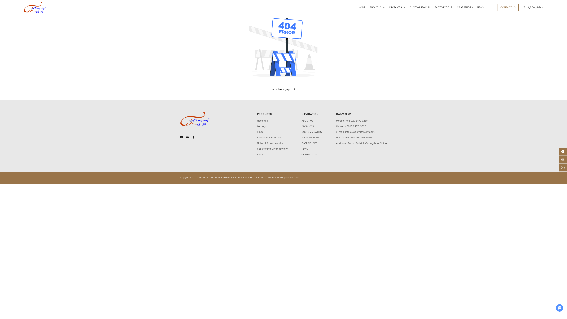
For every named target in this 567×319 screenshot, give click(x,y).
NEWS (480, 7)
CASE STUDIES (465, 7)
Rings (260, 132)
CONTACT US (507, 7)
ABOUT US (375, 7)
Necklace (262, 121)
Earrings (262, 126)
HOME (362, 7)
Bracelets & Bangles (269, 138)
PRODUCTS (395, 7)
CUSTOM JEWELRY (420, 7)
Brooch (261, 154)
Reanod (294, 178)
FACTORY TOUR (444, 7)
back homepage (281, 89)
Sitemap (261, 178)
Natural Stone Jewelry (270, 143)
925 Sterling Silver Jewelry (272, 149)
